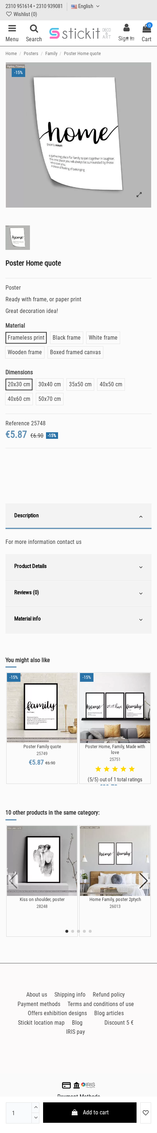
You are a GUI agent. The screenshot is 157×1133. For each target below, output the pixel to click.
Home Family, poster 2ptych (115, 899)
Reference (17, 423)
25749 (42, 753)
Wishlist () (24, 14)
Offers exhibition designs (57, 1013)
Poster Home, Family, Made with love (115, 749)
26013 (115, 906)
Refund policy (109, 994)
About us (36, 994)
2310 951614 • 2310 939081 (34, 6)
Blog (77, 1022)
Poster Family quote (42, 746)
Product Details (30, 566)
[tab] (78, 516)
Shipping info (69, 994)
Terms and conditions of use (101, 1004)
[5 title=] (131, 769)
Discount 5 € (119, 1022)
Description (26, 515)
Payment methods (39, 1004)
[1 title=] (98, 769)
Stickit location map (41, 1022)
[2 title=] (106, 769)
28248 (42, 906)
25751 (115, 759)
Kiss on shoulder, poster (42, 899)
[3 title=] (115, 769)
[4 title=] (123, 769)
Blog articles (109, 1013)
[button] (66, 931)
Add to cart (96, 1112)
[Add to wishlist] (145, 1113)
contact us (69, 541)
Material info (27, 618)
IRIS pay (75, 1031)
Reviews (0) (26, 592)
